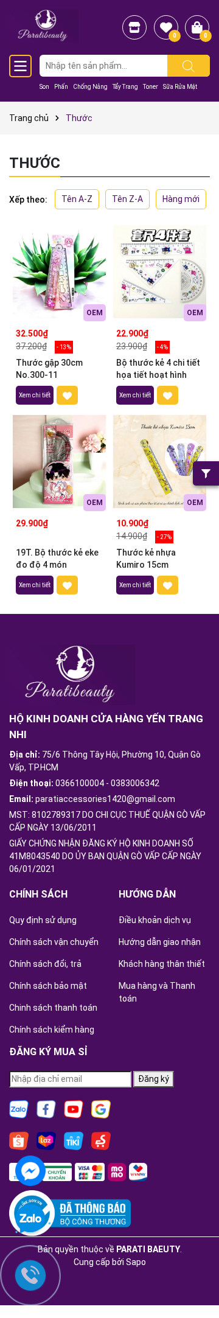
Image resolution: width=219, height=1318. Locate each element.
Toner (150, 86)
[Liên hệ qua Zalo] (30, 1219)
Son (44, 86)
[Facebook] (46, 1109)
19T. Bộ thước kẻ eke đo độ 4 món (57, 559)
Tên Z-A (127, 199)
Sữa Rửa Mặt (180, 86)
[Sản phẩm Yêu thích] (166, 27)
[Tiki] (73, 1140)
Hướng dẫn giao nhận (160, 942)
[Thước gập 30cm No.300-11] (59, 271)
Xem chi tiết (34, 395)
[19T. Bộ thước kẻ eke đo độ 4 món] (59, 461)
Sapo (136, 1262)
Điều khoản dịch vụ (155, 920)
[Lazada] (46, 1140)
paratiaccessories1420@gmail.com (105, 799)
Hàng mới (181, 199)
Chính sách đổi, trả (45, 964)
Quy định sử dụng (43, 920)
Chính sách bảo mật (48, 986)
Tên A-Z (76, 199)
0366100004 (79, 783)
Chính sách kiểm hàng (51, 1029)
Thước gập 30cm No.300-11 (49, 369)
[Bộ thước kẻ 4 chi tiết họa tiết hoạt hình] (159, 271)
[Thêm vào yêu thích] (67, 395)
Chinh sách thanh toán (53, 1008)
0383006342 (135, 783)
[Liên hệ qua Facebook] (30, 1169)
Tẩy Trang (125, 86)
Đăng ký (153, 1079)
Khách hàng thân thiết (162, 964)
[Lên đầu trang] (194, 1275)
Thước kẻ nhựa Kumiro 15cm (146, 559)
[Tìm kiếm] (188, 66)
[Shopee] (19, 1140)
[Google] (101, 1109)
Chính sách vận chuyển (54, 942)
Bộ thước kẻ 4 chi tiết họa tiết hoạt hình (158, 369)
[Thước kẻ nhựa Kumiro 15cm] (159, 461)
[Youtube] (73, 1109)
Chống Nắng (90, 86)
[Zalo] (19, 1109)
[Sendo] (101, 1140)
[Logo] (43, 25)
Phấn (61, 86)
